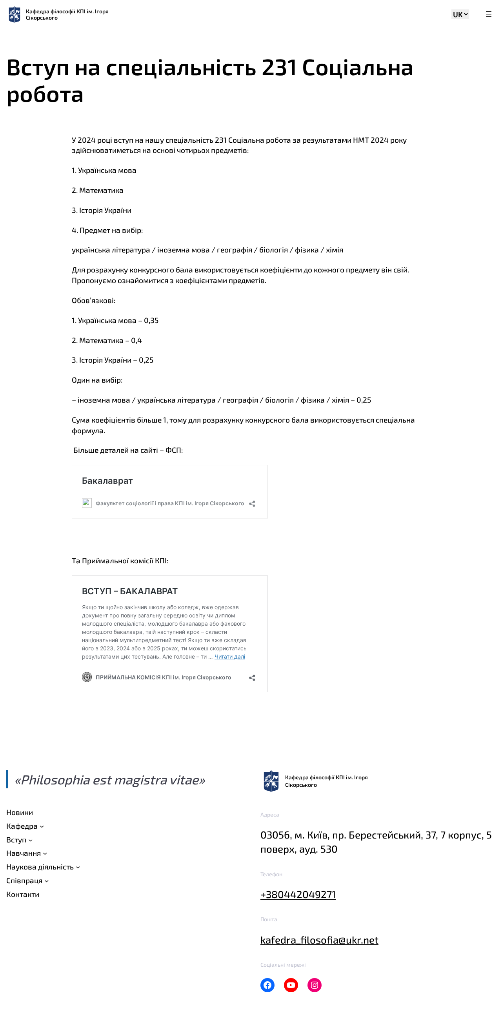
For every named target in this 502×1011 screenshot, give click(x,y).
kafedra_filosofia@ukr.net (319, 939)
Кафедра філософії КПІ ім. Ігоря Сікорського (67, 14)
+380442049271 (298, 894)
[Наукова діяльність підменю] (78, 867)
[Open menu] (489, 14)
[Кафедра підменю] (42, 826)
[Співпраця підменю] (46, 880)
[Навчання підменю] (45, 853)
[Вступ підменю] (30, 839)
